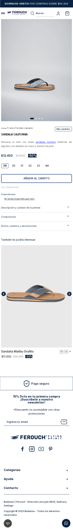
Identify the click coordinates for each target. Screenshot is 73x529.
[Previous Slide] (3, 294)
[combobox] (42, 13)
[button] (63, 128)
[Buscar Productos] (33, 13)
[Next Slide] (69, 294)
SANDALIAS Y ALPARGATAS (24, 128)
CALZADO (11, 128)
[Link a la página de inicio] (4, 128)
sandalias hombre (46, 142)
